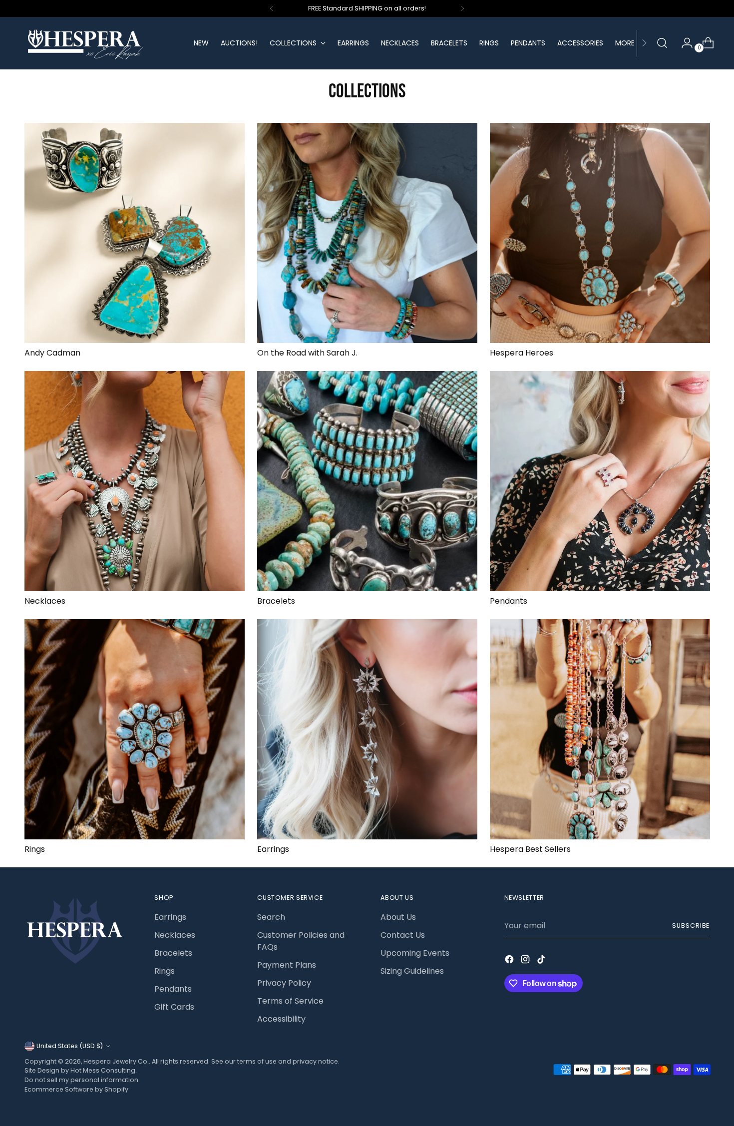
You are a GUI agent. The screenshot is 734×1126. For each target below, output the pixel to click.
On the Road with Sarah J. (307, 353)
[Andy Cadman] (134, 233)
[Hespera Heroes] (600, 233)
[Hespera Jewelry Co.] (101, 43)
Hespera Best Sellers (530, 849)
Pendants (508, 601)
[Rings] (134, 729)
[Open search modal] (662, 43)
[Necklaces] (134, 481)
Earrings (273, 849)
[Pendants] (600, 481)
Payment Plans (286, 965)
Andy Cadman (52, 353)
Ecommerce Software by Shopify (76, 1089)
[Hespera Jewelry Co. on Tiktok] (542, 961)
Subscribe (691, 925)
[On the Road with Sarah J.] (367, 233)
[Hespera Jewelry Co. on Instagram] (526, 961)
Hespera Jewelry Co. (116, 1061)
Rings (34, 849)
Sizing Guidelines (412, 971)
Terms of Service (290, 1001)
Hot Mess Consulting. (103, 1070)
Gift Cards (174, 1007)
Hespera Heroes (521, 353)
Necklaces (44, 601)
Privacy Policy (284, 983)
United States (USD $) (69, 1046)
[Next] (462, 8)
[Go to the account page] (683, 43)
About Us (398, 917)
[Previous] (272, 8)
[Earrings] (367, 729)
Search (271, 917)
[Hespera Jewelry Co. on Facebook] (510, 961)
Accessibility (281, 1019)
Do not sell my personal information (81, 1080)
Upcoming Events (414, 953)
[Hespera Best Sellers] (600, 729)
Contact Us (402, 935)
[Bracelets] (367, 481)
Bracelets (276, 601)
